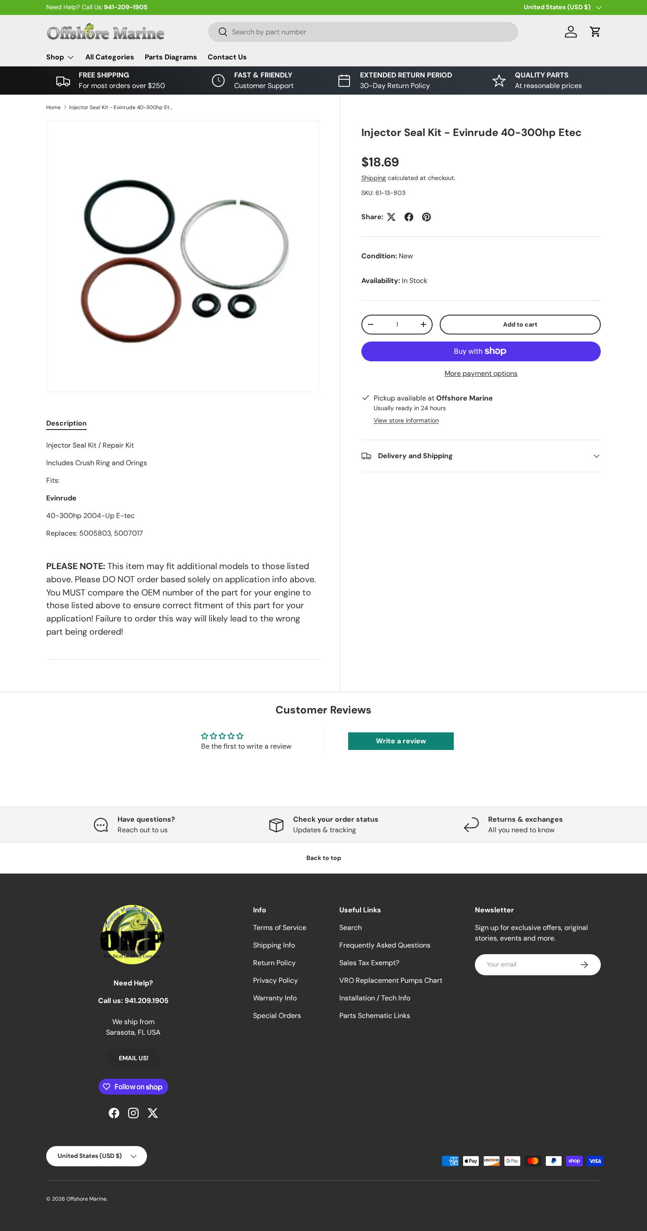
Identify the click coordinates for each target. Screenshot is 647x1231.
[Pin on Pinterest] (426, 217)
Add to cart (520, 324)
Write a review (401, 741)
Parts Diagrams (171, 57)
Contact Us (227, 57)
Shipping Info (274, 945)
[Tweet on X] (391, 217)
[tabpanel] (182, 489)
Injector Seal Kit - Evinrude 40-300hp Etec (122, 107)
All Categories (109, 57)
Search (350, 927)
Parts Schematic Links (374, 1015)
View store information (406, 420)
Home (53, 107)
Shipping (373, 178)
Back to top (323, 858)
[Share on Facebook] (409, 217)
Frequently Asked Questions (384, 945)
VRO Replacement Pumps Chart (390, 980)
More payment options (481, 373)
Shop (55, 57)
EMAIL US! (133, 1058)
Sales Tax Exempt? (369, 962)
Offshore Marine (86, 1198)
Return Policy (274, 962)
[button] (595, 31)
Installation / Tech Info (374, 998)
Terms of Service (279, 927)
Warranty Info (275, 998)
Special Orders (277, 1015)
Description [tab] (66, 423)
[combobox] (363, 32)
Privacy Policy (275, 980)
